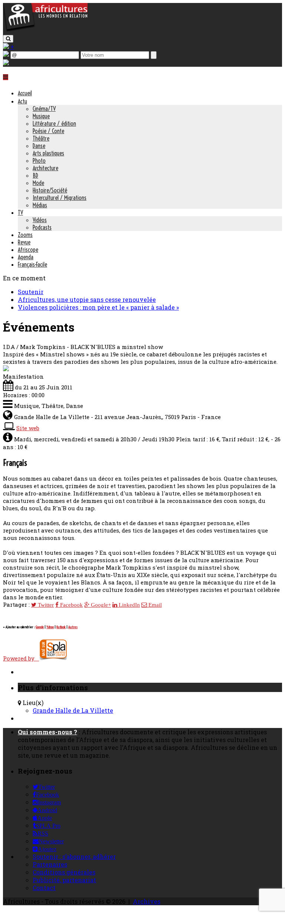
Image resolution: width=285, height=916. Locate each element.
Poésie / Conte (48, 131)
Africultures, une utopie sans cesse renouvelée (87, 299)
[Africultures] (45, 30)
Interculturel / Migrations (59, 197)
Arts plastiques (48, 153)
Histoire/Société (50, 190)
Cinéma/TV (44, 108)
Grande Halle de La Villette (73, 710)
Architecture (45, 168)
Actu (22, 101)
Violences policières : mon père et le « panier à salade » (98, 307)
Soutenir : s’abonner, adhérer (74, 856)
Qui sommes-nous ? (47, 732)
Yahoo (50, 627)
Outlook (61, 627)
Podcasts (42, 227)
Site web (27, 428)
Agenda (25, 257)
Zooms (25, 234)
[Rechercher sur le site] (8, 39)
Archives (146, 901)
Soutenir (30, 292)
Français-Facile (32, 264)
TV (20, 212)
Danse (39, 145)
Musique (41, 116)
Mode (38, 183)
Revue (24, 242)
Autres (73, 627)
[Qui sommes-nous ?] (6, 63)
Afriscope (28, 249)
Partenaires (50, 864)
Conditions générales (64, 872)
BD (35, 175)
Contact (44, 888)
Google (40, 627)
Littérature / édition (54, 123)
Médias (40, 205)
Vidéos (40, 220)
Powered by (21, 658)
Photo (39, 160)
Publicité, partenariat (64, 880)
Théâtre (41, 138)
